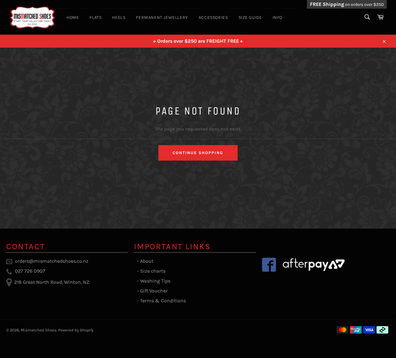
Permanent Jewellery (162, 17)
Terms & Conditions (163, 301)
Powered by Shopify (75, 330)
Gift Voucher (154, 291)
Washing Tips (155, 281)
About (146, 261)
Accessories (213, 17)
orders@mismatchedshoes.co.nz (51, 261)
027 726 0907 (30, 271)
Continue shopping (198, 152)
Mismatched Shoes (39, 330)
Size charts (153, 271)
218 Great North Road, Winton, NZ (51, 282)
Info (277, 17)
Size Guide (250, 17)
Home (73, 17)
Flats (95, 17)
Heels (118, 17)
